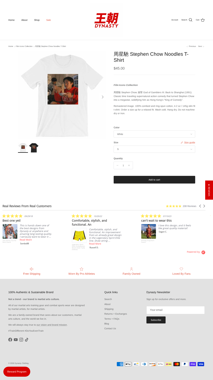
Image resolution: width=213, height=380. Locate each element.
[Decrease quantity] (117, 165)
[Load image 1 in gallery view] (62, 95)
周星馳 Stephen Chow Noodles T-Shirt (50, 46)
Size (116, 142)
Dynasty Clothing (21, 363)
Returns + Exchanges (115, 313)
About (24, 20)
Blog (106, 323)
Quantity (118, 158)
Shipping (108, 309)
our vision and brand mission (52, 324)
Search (108, 299)
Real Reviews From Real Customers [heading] (27, 206)
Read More (26, 239)
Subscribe (156, 320)
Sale (48, 20)
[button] (200, 206)
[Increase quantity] (130, 165)
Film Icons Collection (24, 46)
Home (11, 20)
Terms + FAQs (111, 318)
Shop (37, 20)
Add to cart (154, 179)
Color (116, 127)
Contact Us (110, 328)
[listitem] (27, 230)
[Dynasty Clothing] (106, 20)
